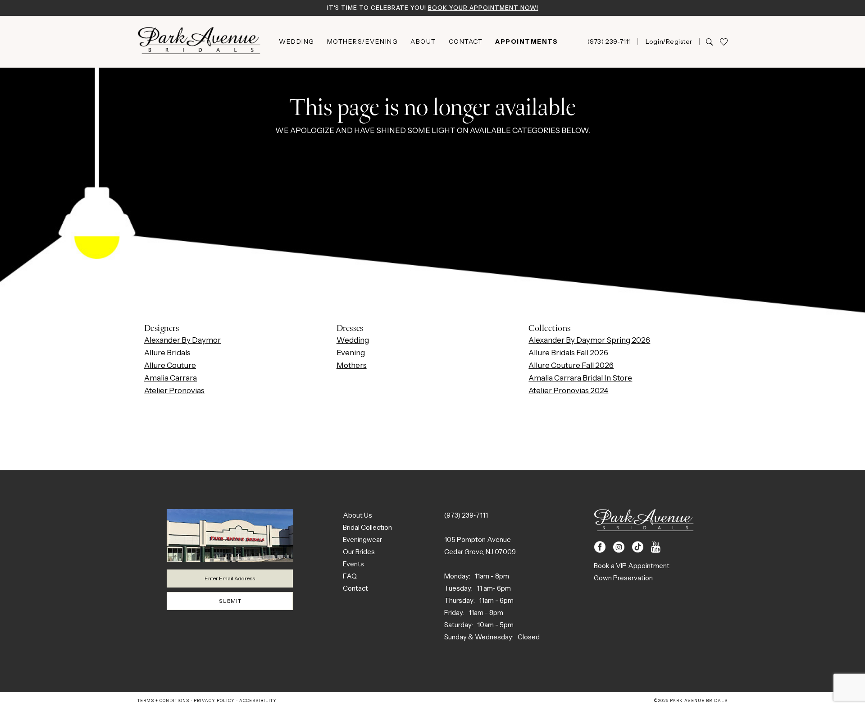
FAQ (350, 576)
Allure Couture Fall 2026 (571, 365)
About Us (357, 515)
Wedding (353, 339)
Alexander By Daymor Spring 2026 (589, 339)
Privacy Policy (214, 700)
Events (353, 564)
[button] (668, 41)
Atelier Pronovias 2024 (568, 390)
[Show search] (709, 41)
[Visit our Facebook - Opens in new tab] (600, 547)
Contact (355, 588)
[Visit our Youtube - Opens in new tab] (656, 547)
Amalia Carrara (170, 377)
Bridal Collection (367, 527)
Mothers (352, 365)
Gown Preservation (623, 578)
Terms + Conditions (163, 700)
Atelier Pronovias (174, 390)
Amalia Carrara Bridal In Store (580, 377)
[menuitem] (297, 41)
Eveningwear (362, 539)
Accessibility (258, 700)
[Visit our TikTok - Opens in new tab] (638, 547)
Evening (351, 352)
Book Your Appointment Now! (483, 7)
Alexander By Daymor (182, 339)
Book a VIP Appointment (631, 565)
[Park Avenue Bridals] (199, 41)
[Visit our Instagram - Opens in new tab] (619, 547)
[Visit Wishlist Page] (723, 42)
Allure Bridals (167, 352)
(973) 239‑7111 (466, 515)
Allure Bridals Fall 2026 (568, 352)
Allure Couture (170, 365)
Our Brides (359, 551)
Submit (230, 600)
